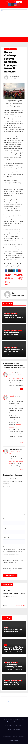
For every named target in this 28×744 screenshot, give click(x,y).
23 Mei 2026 (8, 687)
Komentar (6, 487)
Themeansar (17, 721)
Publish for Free (21, 606)
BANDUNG (7, 49)
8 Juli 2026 (8, 651)
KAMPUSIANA (14, 313)
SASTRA (6, 627)
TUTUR (19, 330)
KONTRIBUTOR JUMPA (14, 729)
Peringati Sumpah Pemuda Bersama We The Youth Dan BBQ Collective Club (9, 279)
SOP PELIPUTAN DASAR (9, 736)
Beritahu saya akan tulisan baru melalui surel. (12, 570)
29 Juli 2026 (8, 634)
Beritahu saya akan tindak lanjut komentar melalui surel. (13, 561)
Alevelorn (12, 373)
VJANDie (12, 396)
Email (5, 528)
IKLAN (15, 725)
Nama (5, 519)
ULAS (5, 644)
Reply (21, 388)
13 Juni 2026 (8, 669)
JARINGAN (20, 725)
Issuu (12, 606)
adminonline (15, 76)
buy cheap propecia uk (16, 378)
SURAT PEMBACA (20, 736)
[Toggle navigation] (15, 39)
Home (6, 725)
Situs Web (6, 537)
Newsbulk (9, 721)
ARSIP (10, 725)
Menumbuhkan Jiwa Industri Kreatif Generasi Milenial (18, 277)
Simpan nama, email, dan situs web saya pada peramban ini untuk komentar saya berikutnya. (14, 552)
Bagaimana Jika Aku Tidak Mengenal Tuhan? (13, 631)
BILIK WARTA (13, 49)
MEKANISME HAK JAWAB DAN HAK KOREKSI (14, 733)
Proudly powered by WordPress (12, 719)
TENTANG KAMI (14, 740)
